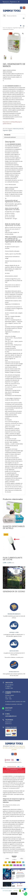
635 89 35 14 (14, 1)
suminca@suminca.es (7, 3)
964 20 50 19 (6, 1)
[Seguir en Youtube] (24, 8)
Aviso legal (18, 746)
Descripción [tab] (7, 134)
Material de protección (18, 128)
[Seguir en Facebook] (21, 8)
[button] (23, 33)
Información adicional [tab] (10, 137)
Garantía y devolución (14, 748)
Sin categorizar (9, 27)
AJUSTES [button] (16, 890)
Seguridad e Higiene (17, 27)
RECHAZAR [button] (14, 893)
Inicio (4, 27)
